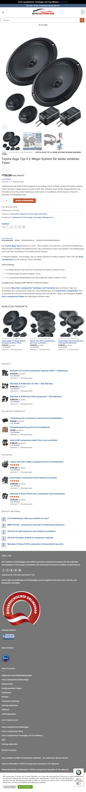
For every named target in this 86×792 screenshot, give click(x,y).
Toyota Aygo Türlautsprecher (43, 217)
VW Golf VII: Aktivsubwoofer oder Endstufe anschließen (31, 531)
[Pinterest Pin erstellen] (20, 227)
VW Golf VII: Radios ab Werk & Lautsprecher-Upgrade (30, 538)
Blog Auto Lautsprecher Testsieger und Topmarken (34, 288)
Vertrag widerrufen (10, 705)
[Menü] (82, 769)
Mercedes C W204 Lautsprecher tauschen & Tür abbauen (34, 764)
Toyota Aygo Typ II (13, 246)
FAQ (3, 740)
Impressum (6, 692)
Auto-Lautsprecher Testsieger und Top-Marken (22, 735)
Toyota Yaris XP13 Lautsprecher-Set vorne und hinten (43, 342)
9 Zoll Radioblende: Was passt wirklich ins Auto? (28, 518)
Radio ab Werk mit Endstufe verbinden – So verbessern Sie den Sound (38, 758)
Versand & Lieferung (10, 701)
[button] (3, 12)
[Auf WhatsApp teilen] (4, 227)
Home (4, 152)
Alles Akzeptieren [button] (25, 787)
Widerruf (5, 710)
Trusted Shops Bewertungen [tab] (48, 240)
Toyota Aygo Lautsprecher (38, 214)
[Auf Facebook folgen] (4, 570)
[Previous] (6, 80)
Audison (5, 224)
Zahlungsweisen (9, 714)
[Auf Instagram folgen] (8, 570)
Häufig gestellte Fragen (12, 688)
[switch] (78, 783)
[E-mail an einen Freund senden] (16, 227)
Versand (8, 179)
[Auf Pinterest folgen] (20, 570)
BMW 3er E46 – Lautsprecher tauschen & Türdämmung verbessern (35, 525)
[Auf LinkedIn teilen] (24, 227)
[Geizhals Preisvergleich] (8, 639)
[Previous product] (8, 170)
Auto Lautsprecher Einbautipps (15, 680)
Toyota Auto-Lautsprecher (20, 152)
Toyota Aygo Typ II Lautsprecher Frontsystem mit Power (71, 342)
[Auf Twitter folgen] (12, 570)
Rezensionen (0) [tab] (28, 240)
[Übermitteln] (82, 20)
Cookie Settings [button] (9, 787)
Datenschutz (7, 684)
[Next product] (3, 170)
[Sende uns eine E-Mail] (16, 570)
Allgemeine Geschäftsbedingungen (17, 675)
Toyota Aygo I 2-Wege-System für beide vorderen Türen (14, 342)
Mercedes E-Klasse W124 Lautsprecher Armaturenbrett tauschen (35, 544)
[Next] (80, 80)
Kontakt (5, 697)
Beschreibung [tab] (7, 240)
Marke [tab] (17, 240)
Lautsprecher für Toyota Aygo (22, 217)
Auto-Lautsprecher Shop (12, 731)
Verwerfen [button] (63, 2)
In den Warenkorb (24, 201)
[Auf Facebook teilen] (8, 227)
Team (4, 764)
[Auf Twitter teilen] (12, 227)
